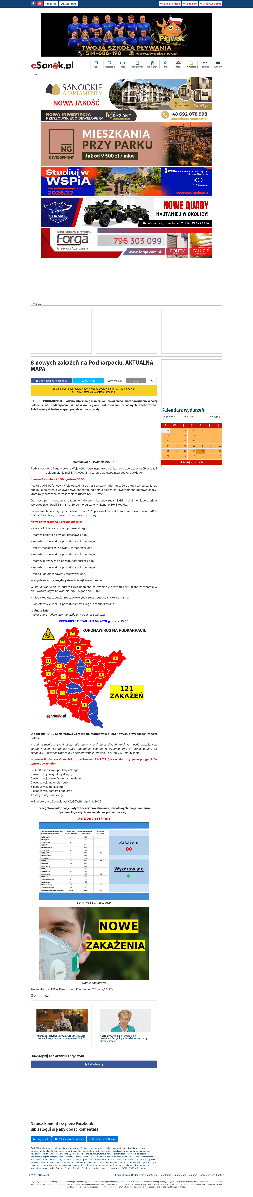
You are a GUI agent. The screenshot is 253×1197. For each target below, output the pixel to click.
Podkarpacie (100, 1159)
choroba (46, 1148)
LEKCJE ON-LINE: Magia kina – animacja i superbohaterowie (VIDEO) (60, 1037)
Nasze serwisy (207, 1174)
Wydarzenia (192, 66)
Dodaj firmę (191, 3)
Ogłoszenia (109, 66)
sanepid (108, 1162)
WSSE (125, 1168)
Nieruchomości (138, 66)
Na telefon (152, 66)
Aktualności (69, 3)
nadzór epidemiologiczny (118, 1154)
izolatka (107, 1148)
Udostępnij (95, 1064)
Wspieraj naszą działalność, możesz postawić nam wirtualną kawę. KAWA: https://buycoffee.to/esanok (95, 390)
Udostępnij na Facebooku (52, 380)
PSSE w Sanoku (79, 1162)
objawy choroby (50, 1157)
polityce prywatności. (177, 1187)
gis (60, 1148)
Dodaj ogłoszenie (171, 3)
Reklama (51, 3)
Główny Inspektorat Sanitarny (75, 1148)
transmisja (93, 1168)
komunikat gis (128, 1148)
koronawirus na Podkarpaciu (76, 1151)
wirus (118, 1168)
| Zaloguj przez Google (104, 1139)
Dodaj (96, 66)
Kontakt (220, 1174)
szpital (52, 1168)
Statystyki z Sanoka (52, 1165)
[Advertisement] (126, 279)
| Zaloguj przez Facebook (70, 1139)
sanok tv (124, 1162)
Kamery (218, 66)
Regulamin (165, 1174)
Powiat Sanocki (64, 1162)
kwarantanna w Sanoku (59, 1154)
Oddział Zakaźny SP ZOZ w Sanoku (90, 1157)
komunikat (116, 1148)
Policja (178, 66)
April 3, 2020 (92, 801)
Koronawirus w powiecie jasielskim (106, 1151)
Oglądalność (179, 1174)
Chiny (38, 1148)
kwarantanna (129, 1151)
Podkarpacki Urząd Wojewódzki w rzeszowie (128, 1159)
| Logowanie (42, 1139)
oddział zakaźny (66, 1157)
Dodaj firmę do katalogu (144, 1174)
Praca (122, 66)
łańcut (103, 1154)
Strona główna (122, 1174)
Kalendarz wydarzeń (182, 410)
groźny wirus (96, 1148)
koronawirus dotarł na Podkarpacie (46, 1151)
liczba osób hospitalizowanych (85, 1154)
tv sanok (103, 1168)
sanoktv (132, 1162)
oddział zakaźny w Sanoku (119, 1157)
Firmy (165, 66)
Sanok (116, 1162)
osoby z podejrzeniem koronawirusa (65, 1159)
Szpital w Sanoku (64, 1168)
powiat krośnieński (47, 1162)
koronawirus (141, 1148)
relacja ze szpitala (95, 1162)
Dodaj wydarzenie (211, 3)
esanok (54, 1148)
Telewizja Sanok (80, 1168)
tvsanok (111, 1168)
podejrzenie (88, 1159)
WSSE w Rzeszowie (138, 1168)
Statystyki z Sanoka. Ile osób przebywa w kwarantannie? (88, 1165)
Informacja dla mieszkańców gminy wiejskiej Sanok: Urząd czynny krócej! (124, 1038)
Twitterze (89, 380)
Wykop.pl (116, 380)
